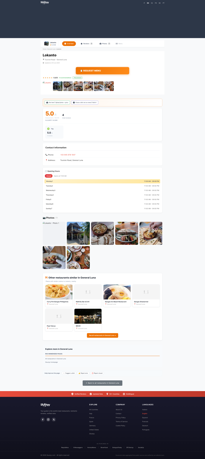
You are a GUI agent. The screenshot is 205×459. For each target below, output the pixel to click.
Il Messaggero (78, 447)
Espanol (145, 417)
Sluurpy (92, 434)
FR (156, 3)
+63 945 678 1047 (67, 155)
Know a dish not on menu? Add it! (86, 102)
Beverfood (104, 447)
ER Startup (129, 447)
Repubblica (65, 447)
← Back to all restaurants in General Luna (102, 383)
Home (44, 49)
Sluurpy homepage (51, 362)
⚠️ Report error (83, 373)
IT (144, 3)
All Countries (93, 409)
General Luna (51, 49)
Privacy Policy (121, 417)
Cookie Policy (120, 425)
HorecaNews (91, 447)
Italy (90, 413)
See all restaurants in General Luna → (102, 335)
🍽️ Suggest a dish (69, 373)
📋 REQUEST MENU (90, 70)
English (144, 413)
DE (160, 3)
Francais (145, 421)
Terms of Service (121, 421)
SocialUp (141, 447)
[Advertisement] (102, 21)
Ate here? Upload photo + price (58, 102)
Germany (92, 425)
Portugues (145, 430)
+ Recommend (77, 77)
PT (163, 3)
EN (148, 3)
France (91, 417)
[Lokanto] (47, 86)
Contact (118, 413)
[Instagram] (48, 419)
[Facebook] (43, 419)
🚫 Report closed (97, 373)
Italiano (144, 409)
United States (94, 430)
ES (152, 3)
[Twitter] (54, 419)
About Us (119, 409)
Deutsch (145, 425)
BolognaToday (117, 447)
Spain (91, 421)
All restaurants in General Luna (55, 359)
